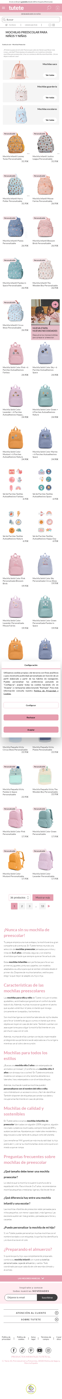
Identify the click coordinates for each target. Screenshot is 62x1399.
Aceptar (31, 729)
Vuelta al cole (6, 44)
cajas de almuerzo (26, 1263)
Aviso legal (33, 1338)
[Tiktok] (22, 1350)
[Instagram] (48, 1350)
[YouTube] (40, 1350)
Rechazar (31, 717)
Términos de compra (46, 1338)
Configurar (31, 705)
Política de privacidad (6, 1338)
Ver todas (50, 75)
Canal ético (58, 1338)
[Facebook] (14, 1350)
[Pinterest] (31, 1350)
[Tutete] (17, 8)
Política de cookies (21, 1338)
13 (42, 906)
